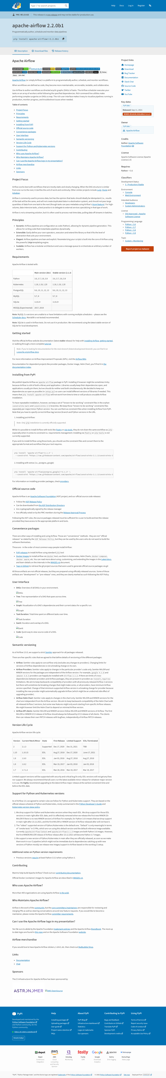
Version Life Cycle (23, 142)
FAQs (53, 1033)
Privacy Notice (136, 1030)
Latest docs (106, 559)
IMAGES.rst (55, 562)
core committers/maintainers (64, 907)
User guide (55, 1026)
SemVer (48, 652)
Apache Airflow (19, 80)
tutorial (47, 343)
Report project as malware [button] (137, 249)
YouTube (128, 94)
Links (18, 168)
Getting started (22, 120)
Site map (127, 1075)
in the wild (64, 892)
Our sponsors (83, 1033)
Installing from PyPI (24, 124)
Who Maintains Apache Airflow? (30, 157)
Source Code (130, 86)
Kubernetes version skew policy (26, 807)
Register (141, 5)
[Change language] (150, 5)
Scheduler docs (19, 317)
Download (129, 69)
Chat (18, 964)
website (82, 932)
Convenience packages (26, 131)
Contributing (21, 150)
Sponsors (20, 171)
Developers (130, 203)
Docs (122, 5)
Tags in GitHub (22, 566)
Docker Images (22, 556)
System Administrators (135, 206)
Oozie (104, 190)
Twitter (128, 90)
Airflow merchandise (25, 164)
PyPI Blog (81, 1020)
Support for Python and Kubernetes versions (35, 146)
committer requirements (62, 914)
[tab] (21, 51)
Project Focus (22, 110)
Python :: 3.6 (130, 224)
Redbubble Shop (85, 947)
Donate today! (18, 1038)
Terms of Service (137, 1020)
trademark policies (62, 929)
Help (113, 5)
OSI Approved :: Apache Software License (135, 215)
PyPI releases (22, 552)
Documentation (23, 960)
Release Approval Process (74, 512)
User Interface (22, 135)
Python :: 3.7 (130, 227)
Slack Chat (129, 81)
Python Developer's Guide (90, 804)
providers (64, 481)
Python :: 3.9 (130, 233)
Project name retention (60, 1030)
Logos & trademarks (85, 1030)
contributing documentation (68, 872)
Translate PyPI (110, 1026)
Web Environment (133, 195)
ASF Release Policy (34, 501)
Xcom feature (98, 204)
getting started (106, 340)
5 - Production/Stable (134, 184)
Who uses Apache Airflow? (27, 153)
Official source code (24, 128)
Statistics (81, 1026)
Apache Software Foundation (43, 496)
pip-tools (68, 429)
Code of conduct (137, 1026)
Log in (130, 5)
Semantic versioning (25, 139)
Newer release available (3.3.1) (137, 114)
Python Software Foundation (23, 1022)
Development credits (112, 1033)
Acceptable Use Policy (139, 1033)
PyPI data (126, 105)
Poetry (59, 429)
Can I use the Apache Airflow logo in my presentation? (39, 160)
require (35, 857)
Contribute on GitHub (112, 1023)
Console (128, 192)
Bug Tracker (130, 73)
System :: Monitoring (134, 240)
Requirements (22, 117)
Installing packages (58, 1020)
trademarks (62, 1075)
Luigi (99, 190)
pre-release (52, 14)
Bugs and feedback (111, 1020)
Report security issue (139, 1023)
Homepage (129, 65)
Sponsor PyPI (109, 1030)
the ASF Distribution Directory (52, 505)
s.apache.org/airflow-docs (28, 352)
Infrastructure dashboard (88, 1023)
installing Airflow (91, 340)
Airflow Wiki (81, 359)
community (39, 907)
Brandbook (96, 929)
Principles (20, 113)
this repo (39, 932)
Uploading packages (59, 1023)
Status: (24, 1032)
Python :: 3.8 (130, 230)
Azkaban (16, 193)
